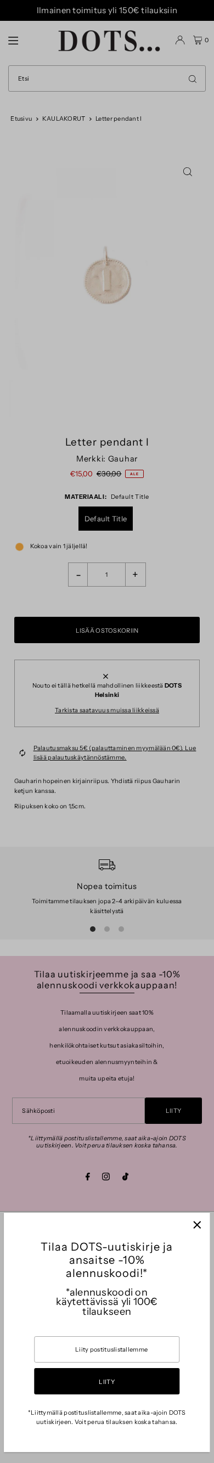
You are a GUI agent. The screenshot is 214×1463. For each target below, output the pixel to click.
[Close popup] (197, 1225)
